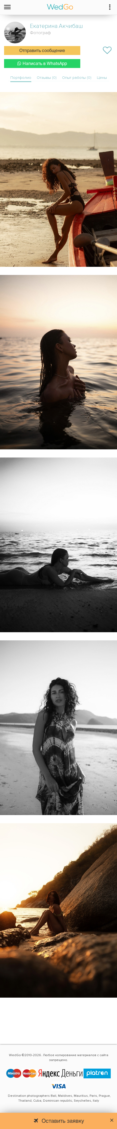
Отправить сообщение (42, 51)
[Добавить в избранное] (107, 50)
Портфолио (20, 77)
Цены (102, 77)
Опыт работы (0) (76, 77)
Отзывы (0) (47, 77)
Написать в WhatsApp (45, 64)
